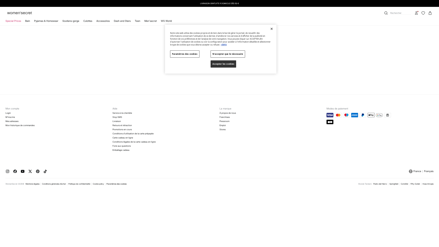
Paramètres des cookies (116, 184)
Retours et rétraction (122, 125)
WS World (166, 20)
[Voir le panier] (430, 13)
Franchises (225, 117)
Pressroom (224, 121)
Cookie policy (98, 184)
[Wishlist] (423, 13)
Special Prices (13, 20)
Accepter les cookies (223, 64)
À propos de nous (228, 113)
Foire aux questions (121, 146)
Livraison (116, 121)
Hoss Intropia (428, 184)
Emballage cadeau (120, 150)
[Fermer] (271, 29)
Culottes (87, 20)
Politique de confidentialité (79, 184)
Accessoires (103, 20)
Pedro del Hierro (380, 184)
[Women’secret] (19, 13)
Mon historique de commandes (20, 125)
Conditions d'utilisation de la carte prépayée (133, 133)
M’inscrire (10, 117)
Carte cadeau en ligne (122, 137)
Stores (223, 129)
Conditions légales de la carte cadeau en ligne (134, 141)
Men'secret (150, 20)
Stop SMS (117, 117)
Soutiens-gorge (70, 20)
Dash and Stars (122, 20)
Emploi (223, 125)
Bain (27, 20)
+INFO (224, 44)
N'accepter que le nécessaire (227, 54)
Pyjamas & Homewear (46, 20)
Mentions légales (32, 184)
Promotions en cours (122, 129)
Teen (137, 20)
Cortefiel (404, 184)
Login (8, 113)
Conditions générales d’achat (54, 184)
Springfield (393, 184)
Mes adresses (12, 121)
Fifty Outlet (415, 184)
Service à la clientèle (122, 113)
